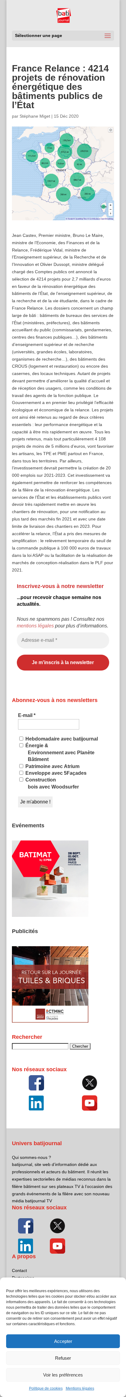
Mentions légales (80, 1388)
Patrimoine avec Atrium (52, 766)
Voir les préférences (63, 1374)
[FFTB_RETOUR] (50, 1021)
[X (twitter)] (89, 1082)
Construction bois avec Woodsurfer (51, 783)
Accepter (63, 1341)
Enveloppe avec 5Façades (55, 773)
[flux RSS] (36, 1082)
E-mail (26, 715)
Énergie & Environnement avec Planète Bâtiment (59, 752)
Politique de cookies (46, 1388)
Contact (19, 1270)
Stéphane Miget (35, 116)
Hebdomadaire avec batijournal (61, 738)
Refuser (63, 1358)
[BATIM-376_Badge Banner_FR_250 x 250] (50, 915)
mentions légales (35, 625)
